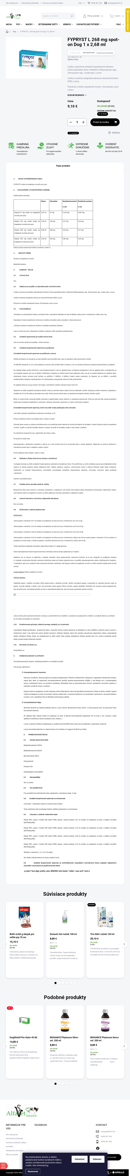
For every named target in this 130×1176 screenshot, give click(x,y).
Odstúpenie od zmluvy (14, 1151)
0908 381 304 (106, 1136)
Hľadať (72, 16)
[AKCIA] (25, 1020)
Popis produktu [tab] (63, 166)
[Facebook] (98, 1148)
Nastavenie (33, 1171)
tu (47, 1165)
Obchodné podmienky (30, 3)
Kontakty (9, 1146)
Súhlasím (97, 1159)
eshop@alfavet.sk (108, 1131)
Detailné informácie (76, 95)
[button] (55, 982)
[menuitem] (10, 24)
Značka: (73, 59)
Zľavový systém (12, 1155)
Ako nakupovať (12, 3)
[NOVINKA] (105, 917)
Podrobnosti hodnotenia (104, 53)
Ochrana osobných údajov (53, 3)
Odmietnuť (79, 1159)
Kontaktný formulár (108, 1157)
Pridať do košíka (101, 122)
